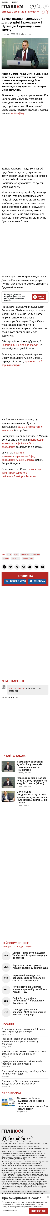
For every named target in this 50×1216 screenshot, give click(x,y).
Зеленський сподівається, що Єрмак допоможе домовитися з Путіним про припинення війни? (32, 797)
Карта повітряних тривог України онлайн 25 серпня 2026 (30, 966)
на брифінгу (17, 113)
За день (29, 947)
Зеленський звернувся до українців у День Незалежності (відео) (24, 1072)
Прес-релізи (11, 1093)
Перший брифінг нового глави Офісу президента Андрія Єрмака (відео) (32, 781)
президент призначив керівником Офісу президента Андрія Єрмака (19, 456)
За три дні (18, 947)
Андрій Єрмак (28, 558)
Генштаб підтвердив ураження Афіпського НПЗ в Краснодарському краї (24, 1030)
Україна (6, 558)
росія (9, 554)
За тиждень (7, 947)
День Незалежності (32, 12)
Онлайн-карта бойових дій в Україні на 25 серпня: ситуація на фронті (29, 955)
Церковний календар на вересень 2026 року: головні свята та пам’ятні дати (28, 978)
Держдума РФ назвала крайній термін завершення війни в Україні (22, 1062)
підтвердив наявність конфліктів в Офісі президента (23, 443)
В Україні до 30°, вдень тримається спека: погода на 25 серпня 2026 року (24, 1052)
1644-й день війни (10, 12)
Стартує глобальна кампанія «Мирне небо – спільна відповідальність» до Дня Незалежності (32, 1103)
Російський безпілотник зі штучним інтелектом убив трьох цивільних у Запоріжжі (20, 1041)
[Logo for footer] (12, 1132)
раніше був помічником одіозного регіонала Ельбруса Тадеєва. (22, 473)
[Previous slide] (43, 12)
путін (16, 554)
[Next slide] (47, 12)
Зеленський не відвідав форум (20, 345)
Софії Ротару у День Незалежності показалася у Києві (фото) (28, 1001)
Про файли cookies (9, 1211)
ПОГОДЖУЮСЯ (38, 1211)
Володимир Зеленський (30, 554)
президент (16, 558)
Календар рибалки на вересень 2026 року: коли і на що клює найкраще (29, 1012)
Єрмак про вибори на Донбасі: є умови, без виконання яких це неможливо (30, 765)
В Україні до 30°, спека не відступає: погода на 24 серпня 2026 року (21, 1082)
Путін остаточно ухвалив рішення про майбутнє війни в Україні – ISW (29, 989)
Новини (8, 1024)
